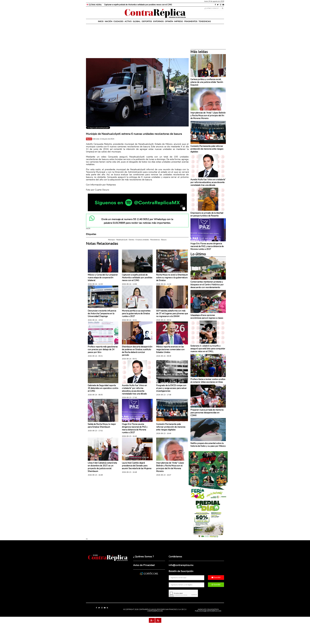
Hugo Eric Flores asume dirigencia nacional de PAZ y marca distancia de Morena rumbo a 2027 (134, 428)
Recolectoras (155, 240)
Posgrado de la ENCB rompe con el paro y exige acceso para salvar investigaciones (171, 388)
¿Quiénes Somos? (211, 8)
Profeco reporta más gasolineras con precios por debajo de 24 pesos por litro (103, 349)
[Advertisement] (137, 41)
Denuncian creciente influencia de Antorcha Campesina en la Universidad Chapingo (102, 313)
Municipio (111, 240)
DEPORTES (147, 21)
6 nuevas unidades (142, 240)
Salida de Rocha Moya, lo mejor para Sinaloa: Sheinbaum (102, 425)
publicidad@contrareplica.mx (208, 611)
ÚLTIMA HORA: (95, 4)
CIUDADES (118, 21)
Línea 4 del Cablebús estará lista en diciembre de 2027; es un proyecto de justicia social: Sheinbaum (102, 467)
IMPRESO (178, 21)
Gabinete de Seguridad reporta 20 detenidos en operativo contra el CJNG (103, 388)
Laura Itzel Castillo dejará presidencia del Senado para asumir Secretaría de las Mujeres (136, 465)
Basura (163, 240)
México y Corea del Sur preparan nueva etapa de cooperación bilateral (103, 277)
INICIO (101, 21)
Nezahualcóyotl (121, 240)
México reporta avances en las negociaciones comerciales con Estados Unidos (170, 349)
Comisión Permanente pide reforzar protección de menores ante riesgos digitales (170, 427)
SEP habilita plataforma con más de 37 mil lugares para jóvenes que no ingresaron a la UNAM (172, 313)
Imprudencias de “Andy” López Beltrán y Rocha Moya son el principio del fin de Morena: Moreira (170, 467)
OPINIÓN (169, 21)
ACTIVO (128, 21)
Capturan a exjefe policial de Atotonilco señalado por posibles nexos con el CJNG (137, 277)
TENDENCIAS (205, 21)
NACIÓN (108, 21)
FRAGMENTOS (190, 21)
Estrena (131, 240)
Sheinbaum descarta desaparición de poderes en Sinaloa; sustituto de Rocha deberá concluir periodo (137, 350)
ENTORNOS (158, 21)
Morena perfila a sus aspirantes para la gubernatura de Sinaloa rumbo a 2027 (136, 313)
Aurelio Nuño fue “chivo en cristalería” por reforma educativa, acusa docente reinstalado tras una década (134, 389)
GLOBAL (136, 21)
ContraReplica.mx (155, 611)
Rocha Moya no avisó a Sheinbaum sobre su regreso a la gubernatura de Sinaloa (172, 277)
